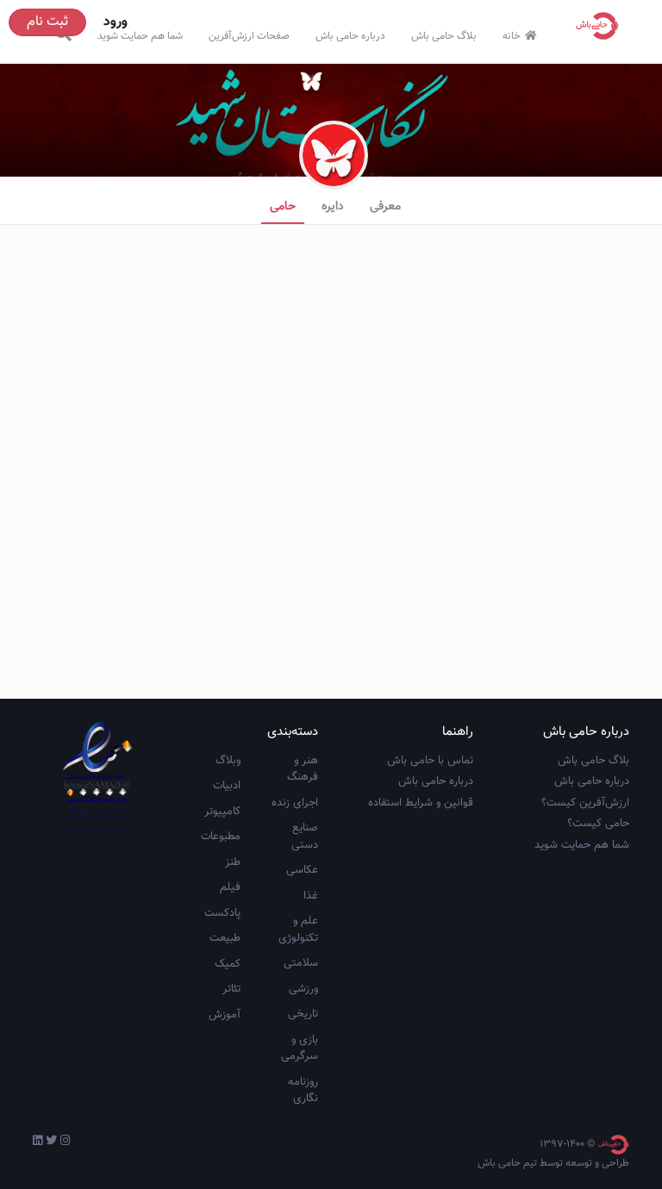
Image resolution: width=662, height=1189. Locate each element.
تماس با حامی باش (430, 760)
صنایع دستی (304, 836)
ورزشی (303, 989)
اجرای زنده (295, 803)
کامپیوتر (222, 811)
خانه (512, 36)
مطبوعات (220, 836)
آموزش (224, 1015)
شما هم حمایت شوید (140, 36)
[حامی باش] (602, 25)
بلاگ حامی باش (444, 36)
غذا (310, 896)
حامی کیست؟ (598, 823)
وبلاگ (227, 760)
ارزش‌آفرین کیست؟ (585, 803)
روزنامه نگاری (303, 1091)
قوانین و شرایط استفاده (420, 803)
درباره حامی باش (350, 36)
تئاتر (231, 989)
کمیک (227, 964)
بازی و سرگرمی (299, 1048)
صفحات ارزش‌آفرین (249, 36)
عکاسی (302, 870)
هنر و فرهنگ (302, 769)
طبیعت (224, 938)
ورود (115, 22)
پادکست (222, 913)
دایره (333, 206)
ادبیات (226, 785)
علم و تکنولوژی (298, 929)
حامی (283, 206)
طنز (232, 862)
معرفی (385, 206)
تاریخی (303, 1014)
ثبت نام (47, 22)
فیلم (230, 887)
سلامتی (301, 963)
